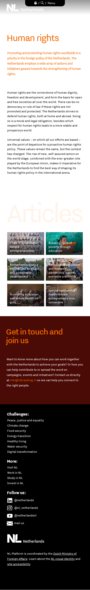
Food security (16, 431)
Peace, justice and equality (25, 420)
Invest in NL (15, 483)
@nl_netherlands (26, 508)
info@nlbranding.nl (23, 380)
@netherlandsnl (25, 515)
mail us (19, 523)
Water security (17, 446)
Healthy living (16, 441)
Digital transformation (22, 452)
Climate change (18, 425)
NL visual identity (63, 559)
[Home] (25, 7)
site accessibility (18, 564)
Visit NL (12, 467)
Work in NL (14, 473)
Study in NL (15, 478)
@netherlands (24, 500)
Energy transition (19, 436)
